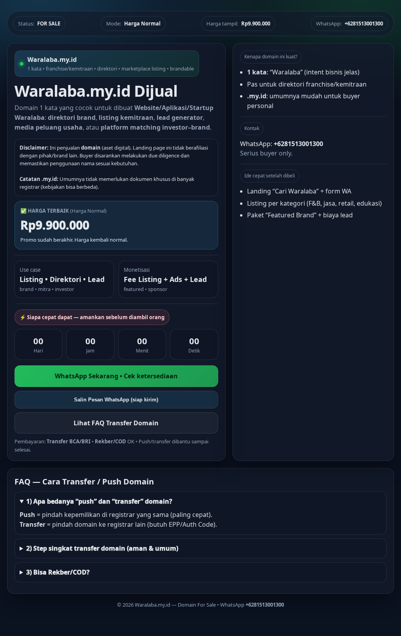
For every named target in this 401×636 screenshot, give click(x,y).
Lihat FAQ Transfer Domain (116, 423)
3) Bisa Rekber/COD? (58, 572)
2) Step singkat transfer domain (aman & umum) (102, 548)
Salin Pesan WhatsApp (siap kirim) (116, 400)
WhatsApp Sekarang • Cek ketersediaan (116, 376)
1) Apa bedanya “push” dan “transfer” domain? (99, 501)
